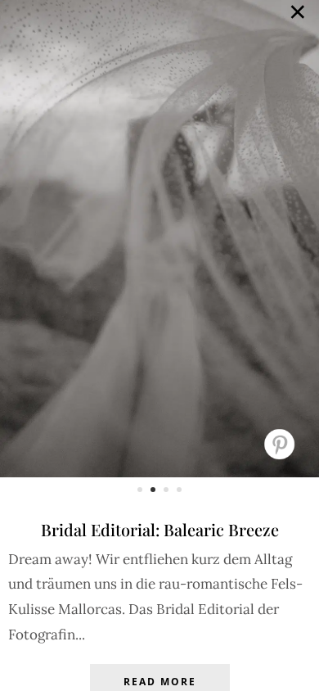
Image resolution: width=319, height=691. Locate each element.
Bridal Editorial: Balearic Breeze (160, 529)
